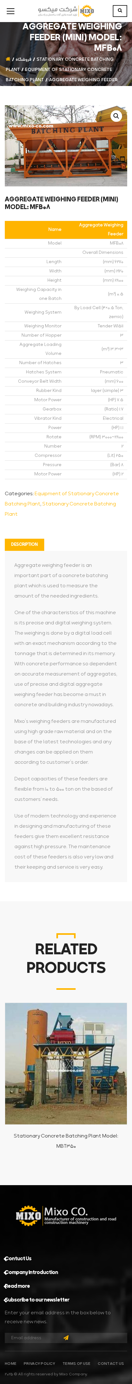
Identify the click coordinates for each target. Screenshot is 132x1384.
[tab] (24, 545)
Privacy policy (39, 1364)
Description (24, 545)
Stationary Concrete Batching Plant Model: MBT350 (66, 1141)
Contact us (111, 1364)
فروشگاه (23, 59)
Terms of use (76, 1364)
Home (10, 1364)
